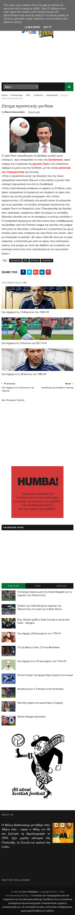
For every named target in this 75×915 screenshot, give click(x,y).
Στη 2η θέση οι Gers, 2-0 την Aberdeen (38, 647)
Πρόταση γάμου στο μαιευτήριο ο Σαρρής (40, 702)
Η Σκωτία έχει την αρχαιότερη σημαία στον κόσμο (45, 675)
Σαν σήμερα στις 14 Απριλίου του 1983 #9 (25, 312)
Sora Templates (30, 891)
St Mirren (38, 95)
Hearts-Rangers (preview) (31, 716)
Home (5, 95)
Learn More (32, 27)
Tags (37, 586)
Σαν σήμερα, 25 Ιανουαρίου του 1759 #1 (39, 633)
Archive (61, 586)
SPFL (28, 95)
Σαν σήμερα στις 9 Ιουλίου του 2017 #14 (24, 343)
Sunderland (52, 95)
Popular (13, 586)
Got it (47, 27)
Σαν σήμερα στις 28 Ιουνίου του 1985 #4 (24, 374)
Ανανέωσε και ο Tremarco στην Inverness (40, 689)
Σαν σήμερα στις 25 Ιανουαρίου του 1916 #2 (41, 661)
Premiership (17, 95)
